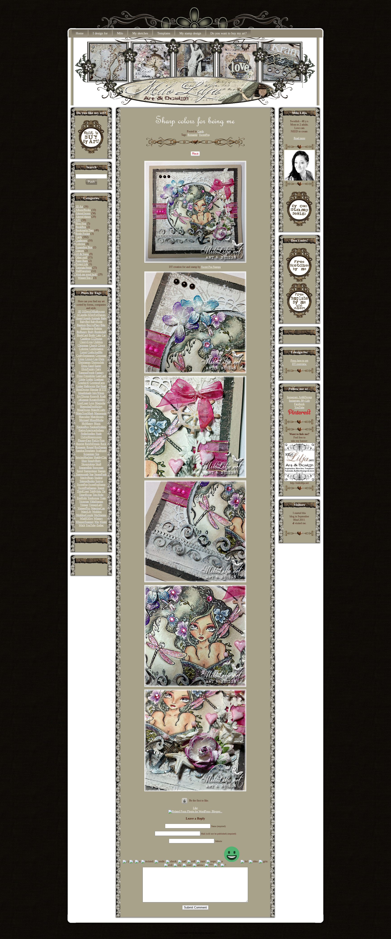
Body (91, 331)
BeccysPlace (93, 325)
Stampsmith (82, 474)
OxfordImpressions (91, 437)
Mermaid (84, 420)
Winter (103, 521)
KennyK (94, 396)
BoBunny (82, 331)
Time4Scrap (85, 494)
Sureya (99, 481)
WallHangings (83, 271)
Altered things (83, 216)
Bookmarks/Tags (85, 230)
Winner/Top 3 (85, 277)
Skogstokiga (88, 464)
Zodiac (100, 525)
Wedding (97, 511)
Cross (81, 359)
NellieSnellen (88, 433)
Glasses (80, 250)
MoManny (87, 423)
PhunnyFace (84, 440)
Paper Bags (82, 260)
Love (91, 403)
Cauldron (85, 338)
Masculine (84, 416)
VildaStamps (96, 501)
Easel (91, 365)
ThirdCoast (83, 491)
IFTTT (102, 389)
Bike (102, 325)
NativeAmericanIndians (91, 430)
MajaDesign (83, 409)
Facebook (299, 404)
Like (195, 808)
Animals (95, 318)
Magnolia (100, 403)
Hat (98, 386)
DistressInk (97, 362)
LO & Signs (82, 254)
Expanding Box (84, 247)
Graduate (99, 379)
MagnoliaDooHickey (91, 406)
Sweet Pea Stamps (211, 267)
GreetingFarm (97, 382)
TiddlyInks (95, 491)
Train (103, 498)
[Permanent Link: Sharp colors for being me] (195, 125)
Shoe (84, 460)
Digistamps (85, 362)
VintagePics (84, 508)
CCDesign (96, 338)
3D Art (79, 206)
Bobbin (98, 328)
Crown (89, 359)
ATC (78, 220)
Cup (95, 359)
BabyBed (85, 321)
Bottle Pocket (83, 233)
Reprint (80, 443)
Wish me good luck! (86, 274)
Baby (104, 318)
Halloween (89, 386)
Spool (80, 471)
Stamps (102, 471)
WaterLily (86, 511)
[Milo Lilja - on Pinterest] (299, 414)
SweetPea (82, 484)
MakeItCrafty (98, 409)
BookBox (81, 226)
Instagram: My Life (299, 400)
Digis (101, 359)
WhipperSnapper (85, 521)
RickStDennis (92, 443)
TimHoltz (82, 498)
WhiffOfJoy (86, 518)
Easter (98, 365)
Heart (103, 386)
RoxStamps (100, 447)
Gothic (89, 379)
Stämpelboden (87, 481)
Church (93, 345)
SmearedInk (85, 467)
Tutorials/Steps (84, 267)
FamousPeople (87, 372)
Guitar (79, 386)
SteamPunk (100, 474)
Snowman (98, 467)
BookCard (82, 335)
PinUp (95, 440)
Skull (98, 464)
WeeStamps (100, 515)
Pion (102, 440)
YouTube (91, 525)
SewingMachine (84, 457)
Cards (79, 237)
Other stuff (81, 257)
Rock (103, 443)
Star (91, 474)
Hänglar (94, 389)
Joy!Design (83, 396)
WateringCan (98, 508)
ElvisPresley (88, 369)
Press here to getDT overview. (299, 362)
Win (96, 521)
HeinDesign (82, 389)
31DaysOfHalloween (93, 311)
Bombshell (100, 331)
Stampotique (90, 471)
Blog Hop (81, 223)
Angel (79, 318)
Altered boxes (83, 213)
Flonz (80, 376)
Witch (82, 525)
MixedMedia (96, 420)
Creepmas (100, 355)
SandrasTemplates (85, 450)
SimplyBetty (94, 460)
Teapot (100, 488)
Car (104, 335)
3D (79, 311)
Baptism (81, 325)
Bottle (92, 335)
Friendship (89, 376)
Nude (99, 433)
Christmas (83, 345)
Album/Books (83, 210)
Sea (97, 454)
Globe (82, 379)
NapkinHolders (98, 426)
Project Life (82, 264)
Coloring (80, 243)
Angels (87, 318)
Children (98, 342)
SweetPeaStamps (87, 488)
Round (90, 447)
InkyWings (98, 393)
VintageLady (96, 504)
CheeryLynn (86, 342)
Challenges (81, 240)
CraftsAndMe (95, 352)
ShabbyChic (100, 457)
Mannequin (100, 413)
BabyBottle (97, 321)
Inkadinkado (85, 393)
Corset (83, 352)
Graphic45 (83, 382)
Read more (299, 138)
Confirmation (96, 348)
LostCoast (82, 403)
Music (97, 423)
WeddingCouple (84, 515)
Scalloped (101, 450)
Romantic (81, 447)
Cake (98, 335)
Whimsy (98, 518)
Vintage (84, 504)
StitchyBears (87, 477)
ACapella (82, 314)
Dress (84, 365)
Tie (103, 491)
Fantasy (99, 372)
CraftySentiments (85, 355)
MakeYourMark (84, 413)
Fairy (98, 369)
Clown (101, 345)
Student (98, 477)
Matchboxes (97, 416)
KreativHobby (97, 399)
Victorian (84, 501)
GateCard (101, 376)
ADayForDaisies (96, 314)
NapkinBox (82, 426)
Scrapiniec (89, 454)
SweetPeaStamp (96, 484)
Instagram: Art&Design (299, 397)
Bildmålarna (87, 328)
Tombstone (93, 498)
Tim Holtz (98, 494)
